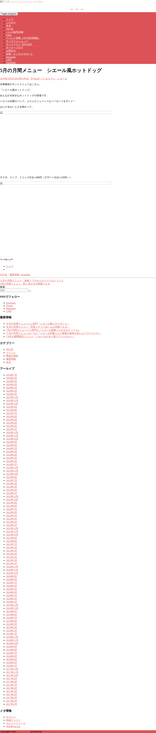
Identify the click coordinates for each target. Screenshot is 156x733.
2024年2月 (11, 461)
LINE (9, 59)
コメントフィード (16, 723)
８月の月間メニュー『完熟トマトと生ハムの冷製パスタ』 (37, 327)
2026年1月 (11, 394)
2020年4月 (11, 592)
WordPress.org (13, 726)
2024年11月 (12, 435)
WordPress (48, 731)
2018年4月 (11, 659)
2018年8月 (11, 650)
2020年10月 (12, 573)
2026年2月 (11, 391)
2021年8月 (11, 541)
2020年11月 (12, 570)
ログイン (11, 717)
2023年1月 (11, 493)
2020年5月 (11, 589)
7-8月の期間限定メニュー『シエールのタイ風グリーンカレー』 (40, 336)
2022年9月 (11, 503)
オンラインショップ (17, 41)
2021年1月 (11, 563)
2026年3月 (11, 387)
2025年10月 (12, 403)
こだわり (11, 22)
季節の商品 (12, 355)
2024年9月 (11, 442)
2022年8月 (11, 506)
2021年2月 (11, 560)
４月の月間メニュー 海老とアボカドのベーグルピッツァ (31, 280)
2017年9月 (11, 678)
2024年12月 (12, 432)
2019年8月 (11, 614)
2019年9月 (11, 611)
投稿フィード (13, 720)
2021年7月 (11, 544)
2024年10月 (12, 439)
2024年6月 (11, 451)
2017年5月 (11, 691)
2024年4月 (11, 455)
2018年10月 (12, 643)
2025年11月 (12, 400)
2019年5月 (11, 624)
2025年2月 (11, 426)
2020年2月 (11, 598)
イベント (11, 352)
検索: (2, 287)
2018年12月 (12, 637)
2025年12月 (12, 397)
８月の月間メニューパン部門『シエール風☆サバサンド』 (37, 323)
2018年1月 (11, 666)
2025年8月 (11, 410)
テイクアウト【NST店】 (19, 44)
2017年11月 (12, 672)
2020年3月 (11, 595)
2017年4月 (11, 694)
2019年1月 (11, 634)
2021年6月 (11, 547)
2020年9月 (11, 576)
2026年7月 (11, 375)
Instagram (11, 57)
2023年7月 (11, 480)
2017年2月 (11, 701)
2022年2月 (11, 522)
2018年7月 (11, 653)
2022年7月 (11, 509)
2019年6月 (11, 621)
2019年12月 (12, 605)
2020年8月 (11, 579)
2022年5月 (11, 515)
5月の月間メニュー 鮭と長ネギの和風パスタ (25, 283)
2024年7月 (11, 448)
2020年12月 (12, 566)
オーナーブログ (14, 47)
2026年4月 (11, 384)
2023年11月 (12, 471)
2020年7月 (11, 582)
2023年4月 (11, 487)
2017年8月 (11, 681)
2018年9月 (11, 646)
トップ (9, 19)
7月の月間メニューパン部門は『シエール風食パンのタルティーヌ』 (43, 330)
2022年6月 (11, 512)
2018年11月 (12, 640)
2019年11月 (12, 608)
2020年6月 (11, 586)
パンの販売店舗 (14, 32)
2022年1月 (11, 525)
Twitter (9, 305)
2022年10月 (12, 499)
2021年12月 (12, 528)
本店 (8, 25)
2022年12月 (12, 496)
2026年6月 (11, 378)
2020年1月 (11, 602)
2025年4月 (11, 419)
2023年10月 (12, 474)
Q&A (9, 35)
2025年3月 (11, 423)
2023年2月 (11, 490)
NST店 (9, 29)
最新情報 (14, 274)
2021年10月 (12, 534)
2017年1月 (11, 704)
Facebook (11, 62)
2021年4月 (11, 554)
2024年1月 (11, 464)
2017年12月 (12, 669)
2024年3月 (11, 458)
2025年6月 (11, 416)
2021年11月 (12, 531)
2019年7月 (11, 618)
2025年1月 (11, 429)
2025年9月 (11, 407)
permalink (25, 274)
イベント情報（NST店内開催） (23, 38)
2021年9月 (11, 538)
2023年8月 (11, 477)
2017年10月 (12, 675)
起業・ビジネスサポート (19, 54)
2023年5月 (11, 483)
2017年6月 (11, 688)
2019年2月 (11, 630)
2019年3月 (11, 627)
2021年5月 (11, 550)
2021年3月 (11, 557)
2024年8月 (11, 445)
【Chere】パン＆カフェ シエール (48, 78)
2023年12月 (12, 467)
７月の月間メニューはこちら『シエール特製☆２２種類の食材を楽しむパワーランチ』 (53, 333)
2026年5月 (11, 381)
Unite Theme (23, 731)
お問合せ (11, 50)
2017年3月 (11, 697)
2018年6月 (11, 656)
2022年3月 (11, 518)
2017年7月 (11, 685)
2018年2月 (11, 662)
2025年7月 (11, 413)
